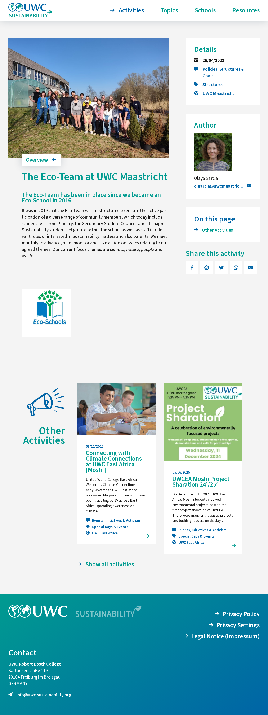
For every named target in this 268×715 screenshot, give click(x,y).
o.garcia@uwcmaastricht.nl (221, 186)
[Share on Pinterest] (206, 267)
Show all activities (109, 564)
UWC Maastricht (218, 93)
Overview (37, 160)
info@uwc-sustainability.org (43, 695)
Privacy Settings (238, 625)
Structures (212, 84)
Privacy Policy (241, 614)
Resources (246, 10)
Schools (205, 10)
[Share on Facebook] (192, 267)
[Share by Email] (250, 267)
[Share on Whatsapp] (236, 267)
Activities (131, 10)
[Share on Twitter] (221, 267)
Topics (169, 10)
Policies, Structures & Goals (223, 72)
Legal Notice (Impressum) (225, 636)
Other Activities (217, 230)
